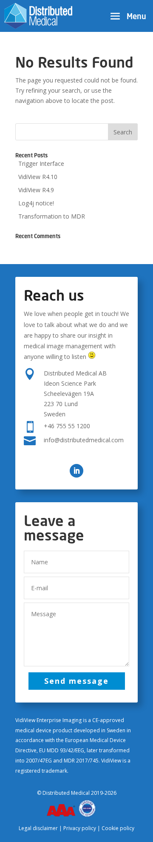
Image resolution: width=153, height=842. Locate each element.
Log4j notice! (36, 203)
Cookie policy (118, 828)
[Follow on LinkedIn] (76, 471)
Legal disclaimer (38, 828)
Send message (76, 681)
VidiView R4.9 (36, 190)
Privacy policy (79, 828)
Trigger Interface (41, 163)
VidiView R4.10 (37, 177)
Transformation (51, 216)
